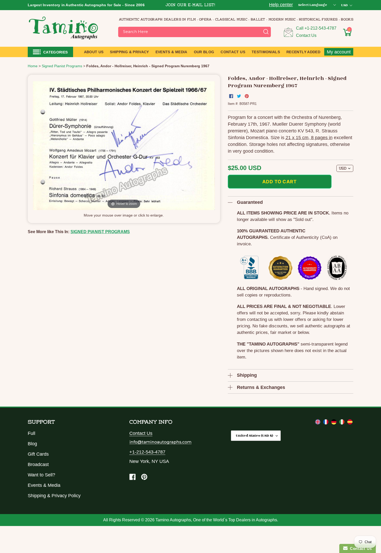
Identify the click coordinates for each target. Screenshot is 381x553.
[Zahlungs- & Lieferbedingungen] (334, 423)
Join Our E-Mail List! (190, 5)
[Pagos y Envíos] (350, 423)
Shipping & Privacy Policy (54, 495)
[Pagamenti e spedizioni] (342, 423)
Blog (32, 443)
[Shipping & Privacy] (318, 423)
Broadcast (38, 464)
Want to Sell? (41, 474)
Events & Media (44, 485)
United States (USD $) (254, 435)
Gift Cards (38, 454)
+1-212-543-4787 (320, 28)
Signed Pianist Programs (100, 232)
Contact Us (306, 35)
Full (31, 433)
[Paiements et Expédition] (326, 423)
